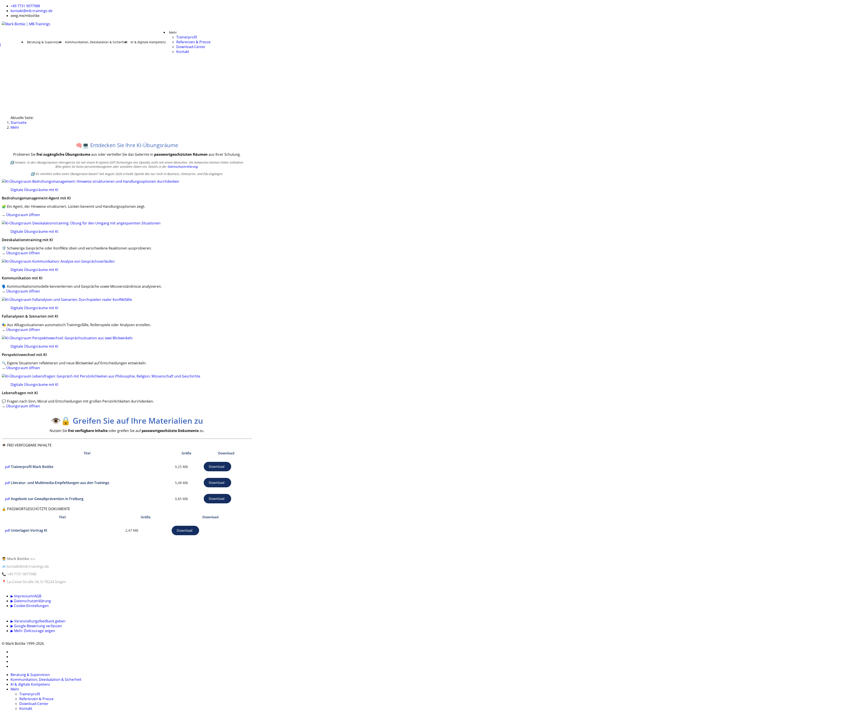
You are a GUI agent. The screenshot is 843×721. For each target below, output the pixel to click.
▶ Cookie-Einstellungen (30, 605)
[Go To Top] (2, 716)
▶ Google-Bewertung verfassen (36, 625)
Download (216, 466)
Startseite (19, 122)
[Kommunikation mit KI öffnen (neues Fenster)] (127, 261)
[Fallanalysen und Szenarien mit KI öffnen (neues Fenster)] (127, 299)
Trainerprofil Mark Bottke (32, 466)
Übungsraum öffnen (23, 214)
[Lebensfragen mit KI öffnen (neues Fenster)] (127, 376)
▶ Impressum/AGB (26, 596)
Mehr (173, 32)
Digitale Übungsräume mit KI (34, 189)
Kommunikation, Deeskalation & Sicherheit (96, 42)
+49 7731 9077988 (25, 6)
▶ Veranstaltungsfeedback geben (38, 621)
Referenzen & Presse (193, 42)
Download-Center (190, 46)
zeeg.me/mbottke (25, 15)
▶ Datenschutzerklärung (31, 600)
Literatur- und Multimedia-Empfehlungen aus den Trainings (60, 482)
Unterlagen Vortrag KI (29, 530)
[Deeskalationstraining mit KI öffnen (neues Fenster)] (127, 223)
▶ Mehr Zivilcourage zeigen (33, 630)
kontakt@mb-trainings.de (31, 10)
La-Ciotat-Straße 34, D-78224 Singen (36, 581)
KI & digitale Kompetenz (148, 42)
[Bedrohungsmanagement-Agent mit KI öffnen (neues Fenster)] (127, 181)
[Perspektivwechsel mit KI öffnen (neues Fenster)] (127, 338)
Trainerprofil (186, 37)
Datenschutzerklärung (183, 166)
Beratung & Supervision (44, 42)
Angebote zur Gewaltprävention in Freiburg (47, 498)
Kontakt (182, 51)
